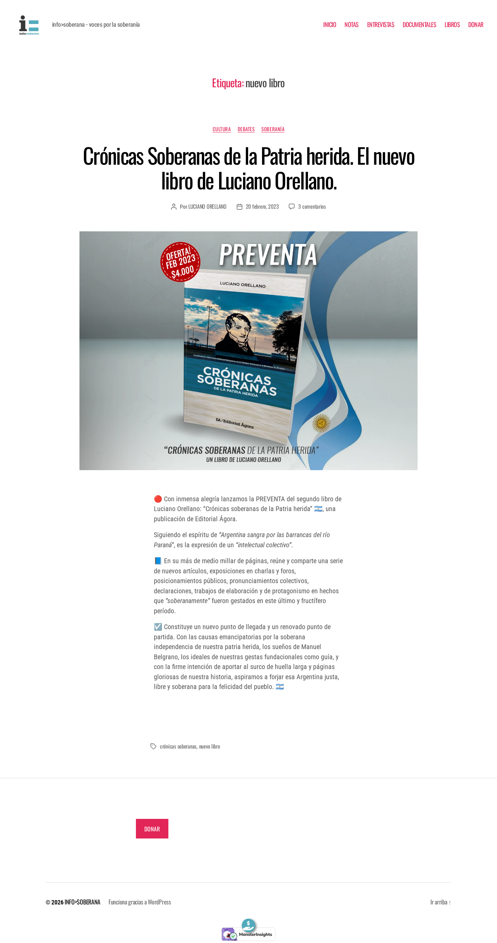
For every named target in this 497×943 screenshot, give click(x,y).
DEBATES (246, 129)
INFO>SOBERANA (82, 901)
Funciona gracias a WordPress (140, 901)
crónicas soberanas (178, 746)
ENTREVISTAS (381, 24)
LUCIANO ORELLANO (207, 206)
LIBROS (452, 24)
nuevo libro (209, 746)
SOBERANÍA (272, 129)
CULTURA (222, 129)
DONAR (475, 24)
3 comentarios (312, 206)
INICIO (329, 24)
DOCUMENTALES (419, 24)
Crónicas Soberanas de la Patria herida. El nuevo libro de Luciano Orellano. (248, 167)
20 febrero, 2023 (262, 206)
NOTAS (352, 24)
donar (152, 829)
